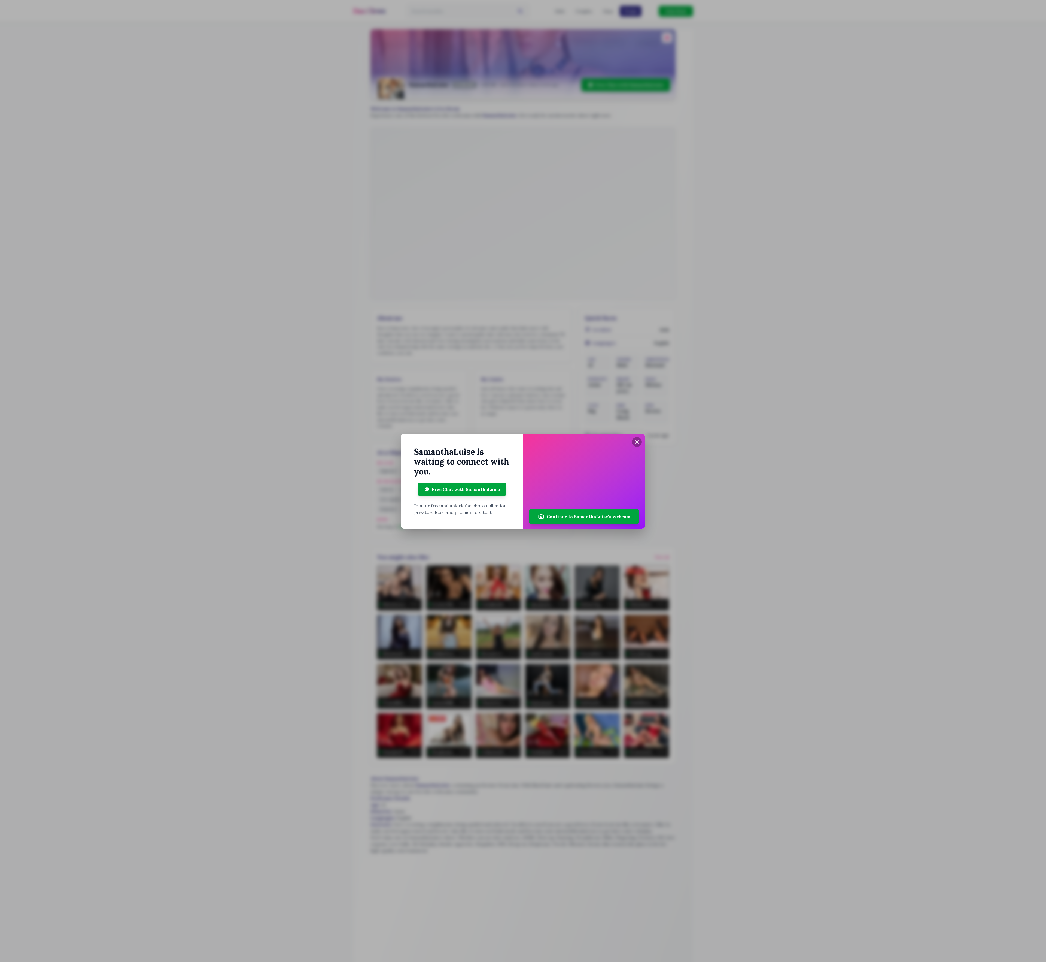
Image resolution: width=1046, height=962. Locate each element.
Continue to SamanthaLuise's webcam (588, 516)
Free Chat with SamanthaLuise (466, 489)
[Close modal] (637, 442)
